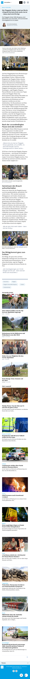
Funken (22, 284)
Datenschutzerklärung (16, 668)
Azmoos (3, 382)
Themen (3, 663)
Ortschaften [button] (7, 2)
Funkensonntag (6, 287)
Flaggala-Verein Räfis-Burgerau (10, 284)
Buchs (3, 7)
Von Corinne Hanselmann (12, 24)
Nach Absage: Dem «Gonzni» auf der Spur (12, 379)
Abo (21, 2)
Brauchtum (5, 281)
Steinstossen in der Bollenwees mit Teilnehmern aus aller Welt (13, 334)
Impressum (24, 666)
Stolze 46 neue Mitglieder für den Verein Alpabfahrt (12, 356)
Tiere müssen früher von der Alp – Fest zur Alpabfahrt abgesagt (13, 311)
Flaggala (14, 281)
